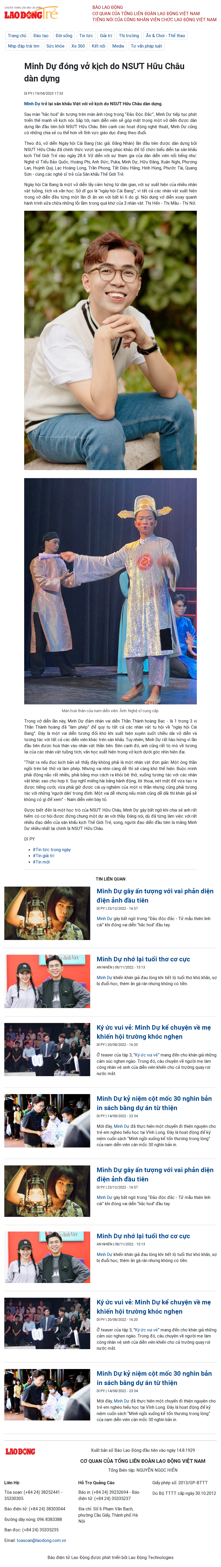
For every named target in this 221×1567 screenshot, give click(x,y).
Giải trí (106, 35)
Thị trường (129, 35)
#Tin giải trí (43, 855)
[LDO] (47, 914)
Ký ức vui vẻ (146, 1055)
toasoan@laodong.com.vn (41, 1540)
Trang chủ (17, 35)
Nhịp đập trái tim (23, 46)
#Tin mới (41, 862)
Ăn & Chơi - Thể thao (165, 35)
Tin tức (86, 35)
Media (118, 46)
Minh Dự (32, 103)
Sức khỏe (55, 46)
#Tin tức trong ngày (52, 849)
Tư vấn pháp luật (146, 46)
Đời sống (63, 35)
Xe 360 (78, 46)
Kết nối (98, 46)
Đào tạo (41, 35)
